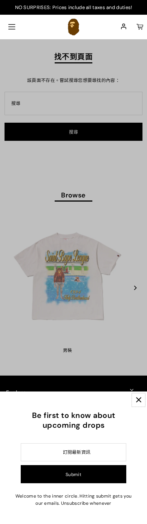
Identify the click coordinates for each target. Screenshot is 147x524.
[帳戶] (123, 26)
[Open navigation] (12, 27)
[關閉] (138, 400)
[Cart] (139, 26)
